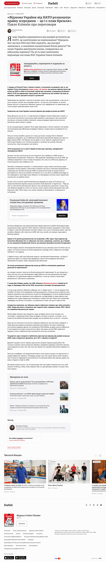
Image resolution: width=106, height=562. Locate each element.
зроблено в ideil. (96, 558)
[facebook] (90, 505)
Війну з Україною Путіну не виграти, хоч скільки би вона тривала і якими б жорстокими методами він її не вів (29, 406)
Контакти (7, 530)
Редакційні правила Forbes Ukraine (14, 539)
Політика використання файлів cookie (36, 536)
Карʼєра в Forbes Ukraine (36, 530)
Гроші (34, 7)
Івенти (18, 533)
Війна (56, 7)
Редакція (31, 539)
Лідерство (73, 7)
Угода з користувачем (19, 530)
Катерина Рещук (17, 30)
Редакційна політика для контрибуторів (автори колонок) (22, 542)
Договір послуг (8, 533)
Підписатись (62, 215)
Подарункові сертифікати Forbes (14, 548)
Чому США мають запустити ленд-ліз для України (32, 394)
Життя (66, 7)
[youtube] (101, 505)
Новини (20, 7)
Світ (61, 7)
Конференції (39, 3)
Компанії (27, 7)
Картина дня (10, 13)
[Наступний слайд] (100, 456)
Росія (9, 447)
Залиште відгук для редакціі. (17, 440)
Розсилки (39, 533)
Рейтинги (82, 7)
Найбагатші (91, 7)
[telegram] (97, 505)
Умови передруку (28, 533)
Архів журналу (8, 545)
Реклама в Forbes (21, 545)
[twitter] (86, 505)
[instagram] (94, 505)
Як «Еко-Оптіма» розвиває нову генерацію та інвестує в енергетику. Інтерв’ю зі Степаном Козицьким (24, 487)
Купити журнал (28, 3)
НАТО (18, 447)
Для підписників (10, 7)
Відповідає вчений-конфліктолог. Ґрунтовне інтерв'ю (31, 383)
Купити (32, 78)
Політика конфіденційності (13, 536)
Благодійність (33, 545)
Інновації (40, 7)
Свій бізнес (49, 7)
